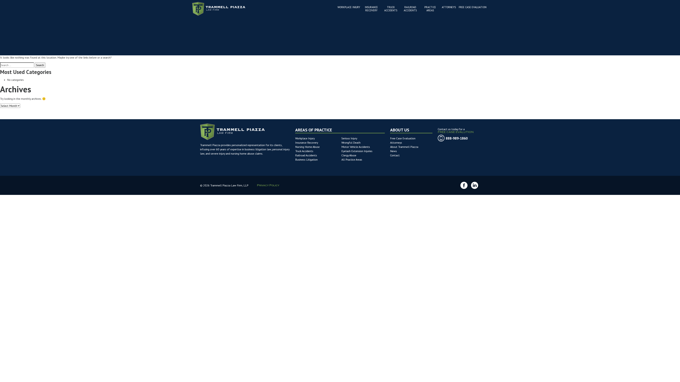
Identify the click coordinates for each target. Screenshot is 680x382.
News (393, 151)
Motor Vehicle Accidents (355, 147)
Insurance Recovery (306, 142)
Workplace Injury (305, 138)
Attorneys (396, 142)
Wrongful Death (351, 142)
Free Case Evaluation (402, 138)
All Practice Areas (351, 159)
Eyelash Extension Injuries (356, 151)
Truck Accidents (304, 151)
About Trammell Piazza (404, 147)
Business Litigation (306, 159)
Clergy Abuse (348, 155)
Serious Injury (349, 138)
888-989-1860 (457, 138)
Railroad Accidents (306, 155)
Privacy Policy (268, 185)
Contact (395, 155)
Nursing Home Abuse (307, 147)
